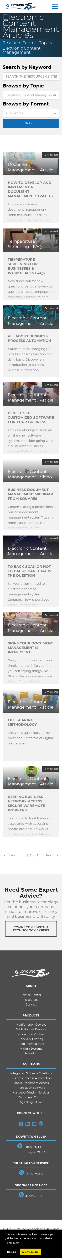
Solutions (31, 1064)
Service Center (31, 995)
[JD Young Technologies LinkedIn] (27, 1124)
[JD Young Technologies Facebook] (21, 1124)
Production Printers (31, 1034)
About (31, 986)
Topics (45, 42)
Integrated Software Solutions (31, 1073)
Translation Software (31, 1087)
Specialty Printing (31, 1039)
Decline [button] (11, 1251)
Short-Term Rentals (31, 1043)
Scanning (31, 1053)
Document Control (31, 1097)
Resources (31, 999)
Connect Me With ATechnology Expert (31, 928)
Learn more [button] (12, 1243)
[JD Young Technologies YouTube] (34, 1124)
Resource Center (19, 42)
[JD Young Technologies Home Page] (20, 7)
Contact (31, 1004)
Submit (31, 123)
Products (31, 1015)
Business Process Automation (31, 1078)
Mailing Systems (31, 1048)
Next (49, 855)
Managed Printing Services (31, 1092)
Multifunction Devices (31, 1024)
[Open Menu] (54, 7)
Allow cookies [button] (30, 1251)
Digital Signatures (31, 1102)
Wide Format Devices (31, 1029)
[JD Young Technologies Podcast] (41, 1124)
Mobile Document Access (31, 1083)
